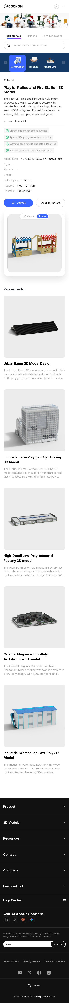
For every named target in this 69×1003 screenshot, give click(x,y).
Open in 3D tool (50, 202)
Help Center (12, 900)
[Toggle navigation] (63, 6)
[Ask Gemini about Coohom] (31, 919)
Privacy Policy (11, 961)
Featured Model (52, 36)
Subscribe (58, 944)
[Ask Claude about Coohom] (23, 919)
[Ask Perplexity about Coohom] (15, 919)
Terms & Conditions (55, 961)
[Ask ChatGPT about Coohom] (6, 919)
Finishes (32, 36)
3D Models (14, 36)
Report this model (17, 121)
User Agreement (31, 961)
